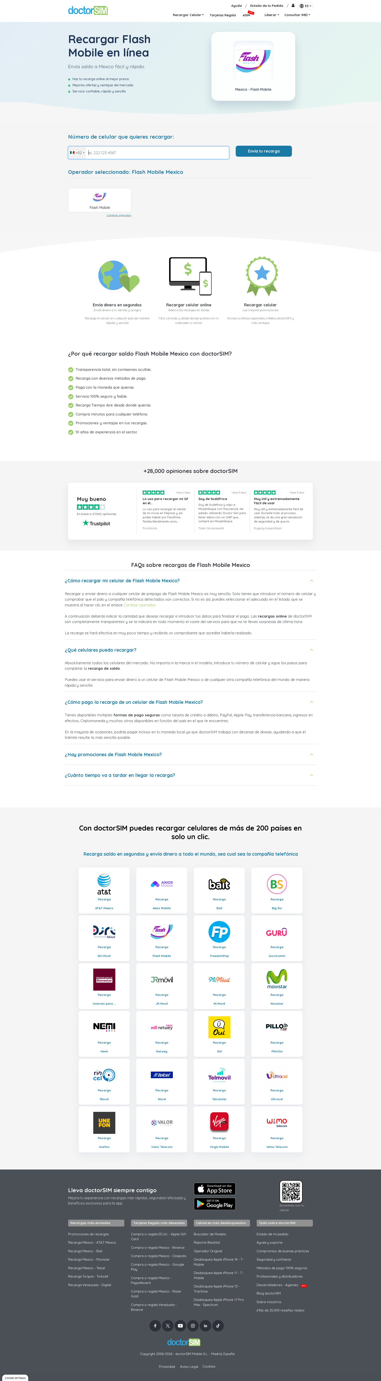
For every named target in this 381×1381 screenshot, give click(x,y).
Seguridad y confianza (274, 1259)
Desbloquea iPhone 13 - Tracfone (217, 1288)
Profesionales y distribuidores (280, 1276)
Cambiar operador (119, 215)
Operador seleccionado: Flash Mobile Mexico (125, 172)
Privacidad (167, 1366)
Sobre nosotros (269, 1302)
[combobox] (77, 153)
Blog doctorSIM (269, 1293)
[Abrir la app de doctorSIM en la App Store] (215, 1189)
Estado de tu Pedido (266, 6)
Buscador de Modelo (210, 1234)
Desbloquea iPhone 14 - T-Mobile (219, 1262)
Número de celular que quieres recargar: (121, 137)
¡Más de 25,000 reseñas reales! (280, 1310)
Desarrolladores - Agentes (281, 1285)
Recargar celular (260, 304)
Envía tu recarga (264, 151)
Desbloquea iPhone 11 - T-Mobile (218, 1275)
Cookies (209, 1366)
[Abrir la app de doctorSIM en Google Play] (215, 1204)
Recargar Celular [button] (187, 15)
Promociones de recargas (88, 1234)
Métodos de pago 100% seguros (282, 1268)
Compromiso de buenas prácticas (283, 1251)
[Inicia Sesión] (293, 6)
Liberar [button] (270, 15)
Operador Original (208, 1251)
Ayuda (236, 6)
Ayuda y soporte (269, 1242)
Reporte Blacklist (207, 1242)
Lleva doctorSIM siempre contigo (112, 1190)
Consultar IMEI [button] (296, 15)
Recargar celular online (188, 304)
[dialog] (15, 1378)
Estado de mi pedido (272, 1234)
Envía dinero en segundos (117, 304)
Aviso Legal (189, 1366)
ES (307, 6)
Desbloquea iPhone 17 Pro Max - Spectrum (219, 1302)
